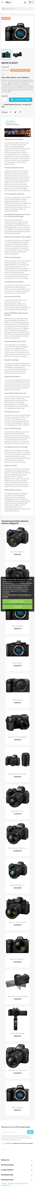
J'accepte (17, 607)
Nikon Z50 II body (17, 1107)
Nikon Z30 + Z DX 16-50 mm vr (17, 737)
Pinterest (20, 112)
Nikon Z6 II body (17, 626)
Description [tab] (10, 121)
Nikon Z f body (17, 663)
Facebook (3, 1148)
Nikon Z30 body (17, 700)
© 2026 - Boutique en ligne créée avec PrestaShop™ (14, 1184)
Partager (10, 112)
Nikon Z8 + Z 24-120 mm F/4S (17, 1070)
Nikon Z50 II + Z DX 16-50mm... (17, 774)
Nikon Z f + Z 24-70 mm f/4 (17, 922)
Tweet (15, 112)
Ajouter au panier (20, 99)
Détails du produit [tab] (12, 125)
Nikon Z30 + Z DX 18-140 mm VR (17, 996)
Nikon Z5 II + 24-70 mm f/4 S (17, 848)
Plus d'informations (9, 595)
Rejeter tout (17, 601)
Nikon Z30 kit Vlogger (17, 1033)
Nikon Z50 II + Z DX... (17, 811)
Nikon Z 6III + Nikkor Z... (17, 552)
